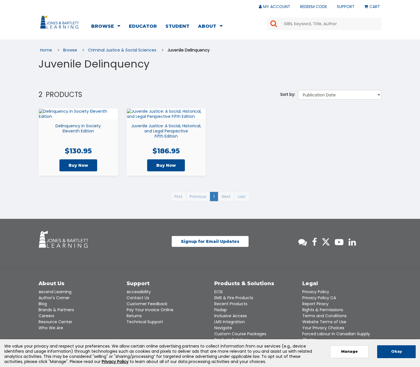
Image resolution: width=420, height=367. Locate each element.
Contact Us (138, 298)
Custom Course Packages (240, 334)
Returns (134, 316)
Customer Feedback (147, 304)
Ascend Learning (55, 292)
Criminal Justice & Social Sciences (122, 50)
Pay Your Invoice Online (150, 310)
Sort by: (287, 94)
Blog (43, 304)
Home (46, 50)
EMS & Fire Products (233, 298)
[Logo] (60, 23)
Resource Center (55, 322)
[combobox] (324, 23)
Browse (70, 50)
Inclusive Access (230, 316)
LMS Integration (229, 322)
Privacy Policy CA (319, 298)
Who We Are (51, 328)
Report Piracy (315, 304)
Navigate (223, 328)
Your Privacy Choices (323, 328)
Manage (349, 351)
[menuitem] (107, 26)
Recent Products (230, 304)
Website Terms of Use (324, 322)
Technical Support (145, 322)
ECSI (218, 292)
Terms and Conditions (324, 316)
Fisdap (220, 310)
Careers (46, 316)
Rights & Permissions (322, 310)
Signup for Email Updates (210, 241)
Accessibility (139, 292)
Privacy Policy (315, 292)
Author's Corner (54, 298)
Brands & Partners (56, 310)
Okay (396, 351)
